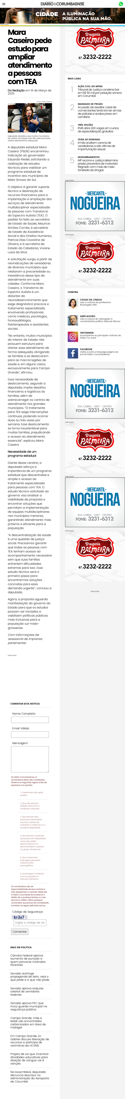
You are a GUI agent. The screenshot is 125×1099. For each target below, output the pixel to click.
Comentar (20, 932)
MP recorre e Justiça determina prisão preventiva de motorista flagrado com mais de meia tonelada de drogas (98, 165)
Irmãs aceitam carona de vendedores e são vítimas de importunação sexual (96, 146)
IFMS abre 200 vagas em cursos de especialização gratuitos (98, 129)
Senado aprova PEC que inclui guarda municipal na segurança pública (28, 1006)
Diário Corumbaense (63, 4)
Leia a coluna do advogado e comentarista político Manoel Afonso (100, 320)
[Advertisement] (30, 676)
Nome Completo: (24, 714)
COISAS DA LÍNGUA (91, 299)
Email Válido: (20, 728)
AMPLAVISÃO (87, 316)
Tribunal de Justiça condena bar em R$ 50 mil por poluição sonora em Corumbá (100, 92)
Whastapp (121, 4)
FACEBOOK (86, 349)
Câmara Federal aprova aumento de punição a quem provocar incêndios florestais (28, 960)
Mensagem (20, 743)
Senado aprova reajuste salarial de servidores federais (26, 991)
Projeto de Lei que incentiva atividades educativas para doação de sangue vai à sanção (29, 1058)
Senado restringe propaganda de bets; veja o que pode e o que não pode (29, 977)
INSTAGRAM (87, 332)
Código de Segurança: (27, 912)
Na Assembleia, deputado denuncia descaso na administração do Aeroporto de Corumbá (29, 1076)
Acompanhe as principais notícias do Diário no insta (100, 336)
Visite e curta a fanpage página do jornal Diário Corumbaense (99, 353)
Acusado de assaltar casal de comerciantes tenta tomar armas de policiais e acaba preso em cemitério (99, 112)
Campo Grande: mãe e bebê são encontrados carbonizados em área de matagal (28, 1023)
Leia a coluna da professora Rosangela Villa (95, 303)
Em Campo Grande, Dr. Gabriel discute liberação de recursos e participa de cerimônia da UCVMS (29, 1040)
